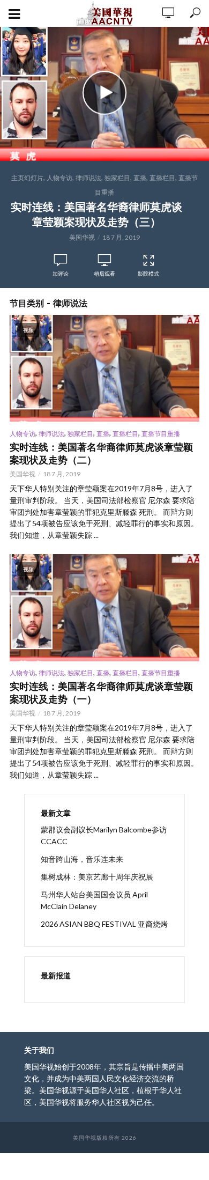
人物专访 (59, 178)
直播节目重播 (160, 434)
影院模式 (148, 273)
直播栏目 (162, 178)
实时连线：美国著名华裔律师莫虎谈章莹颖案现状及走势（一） (101, 693)
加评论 (61, 273)
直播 (139, 178)
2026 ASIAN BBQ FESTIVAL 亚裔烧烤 (104, 923)
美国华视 (82, 237)
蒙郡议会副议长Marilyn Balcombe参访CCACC (104, 835)
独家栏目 (117, 178)
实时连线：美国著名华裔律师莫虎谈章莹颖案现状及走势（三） (96, 214)
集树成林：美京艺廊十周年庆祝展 (97, 876)
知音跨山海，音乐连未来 (82, 859)
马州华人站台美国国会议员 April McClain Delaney (94, 900)
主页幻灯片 (27, 178)
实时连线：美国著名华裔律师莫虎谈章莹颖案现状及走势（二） (101, 453)
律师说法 (88, 178)
